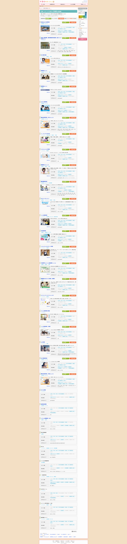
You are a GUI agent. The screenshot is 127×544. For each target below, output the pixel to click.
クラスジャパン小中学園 (45, 149)
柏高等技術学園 (43, 404)
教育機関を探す (49, 5)
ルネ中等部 (43, 342)
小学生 (41, 534)
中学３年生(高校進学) (52, 534)
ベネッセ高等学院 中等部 (45, 310)
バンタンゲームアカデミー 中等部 (47, 246)
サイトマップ (85, 0)
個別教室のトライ (44, 70)
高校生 (58, 534)
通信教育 (70, 536)
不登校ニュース (80, 5)
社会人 (68, 534)
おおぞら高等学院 (44, 101)
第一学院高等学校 (44, 358)
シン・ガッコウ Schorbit (45, 133)
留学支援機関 (60, 536)
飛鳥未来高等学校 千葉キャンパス (47, 373)
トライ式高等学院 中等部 (45, 326)
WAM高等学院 (43, 230)
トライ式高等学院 (44, 215)
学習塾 (74, 536)
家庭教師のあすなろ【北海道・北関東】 (48, 278)
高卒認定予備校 (65, 536)
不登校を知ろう (60, 5)
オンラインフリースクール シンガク (47, 295)
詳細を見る (48, 33)
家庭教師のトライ (44, 86)
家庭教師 (41, 536)
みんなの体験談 (70, 5)
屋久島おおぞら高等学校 (45, 22)
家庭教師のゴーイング (45, 164)
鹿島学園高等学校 (44, 181)
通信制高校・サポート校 (53, 536)
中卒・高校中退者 (63, 534)
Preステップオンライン (45, 198)
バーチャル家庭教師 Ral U (46, 418)
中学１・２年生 (46, 534)
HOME (40, 5)
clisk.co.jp (65, 543)
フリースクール (46, 536)
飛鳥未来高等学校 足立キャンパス (47, 117)
